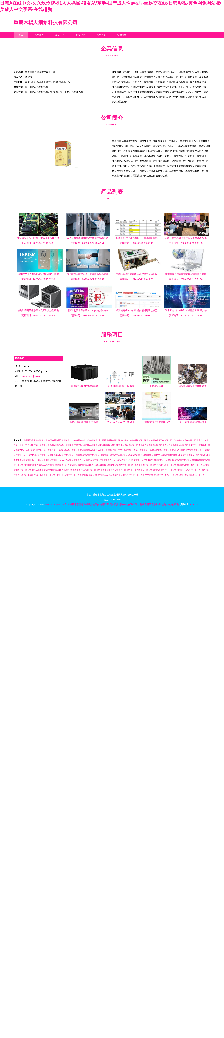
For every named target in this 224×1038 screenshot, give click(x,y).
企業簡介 (39, 35)
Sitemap (193, 504)
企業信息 (101, 35)
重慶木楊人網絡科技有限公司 (46, 22)
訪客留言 (121, 35)
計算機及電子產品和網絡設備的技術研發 (85, 504)
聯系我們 (80, 35)
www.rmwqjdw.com (32, 376)
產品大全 (59, 35)
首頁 (21, 35)
